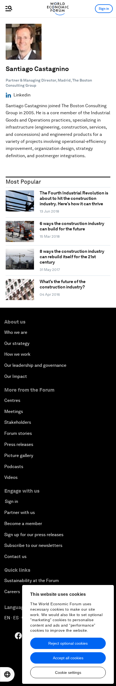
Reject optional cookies (68, 643)
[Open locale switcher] (7, 674)
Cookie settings (68, 672)
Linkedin (21, 95)
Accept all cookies (68, 658)
